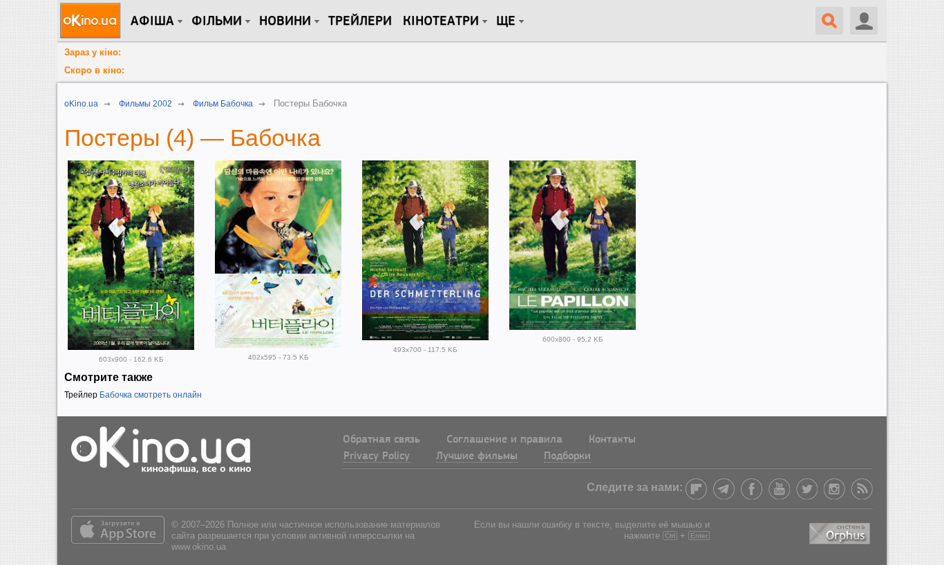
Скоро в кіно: (94, 70)
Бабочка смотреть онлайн (151, 395)
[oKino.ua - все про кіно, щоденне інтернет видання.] (92, 20)
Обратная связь (381, 439)
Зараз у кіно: (92, 52)
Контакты (612, 439)
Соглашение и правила (504, 439)
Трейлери (360, 21)
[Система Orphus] (841, 531)
